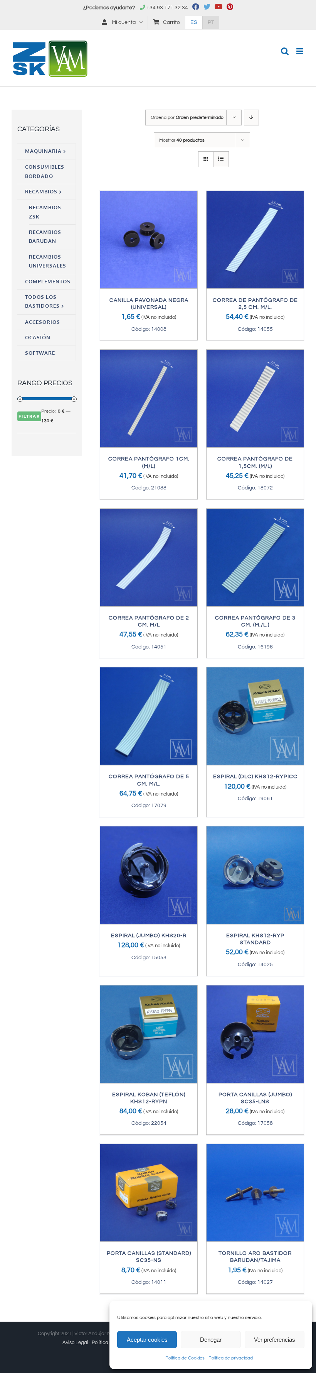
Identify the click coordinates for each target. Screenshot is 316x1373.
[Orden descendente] (251, 117)
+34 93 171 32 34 (167, 7)
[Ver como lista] (221, 159)
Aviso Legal (75, 1342)
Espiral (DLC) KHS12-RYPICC (255, 776)
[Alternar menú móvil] (300, 51)
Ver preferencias (274, 1339)
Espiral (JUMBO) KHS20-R (149, 935)
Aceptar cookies (147, 1339)
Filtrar (29, 416)
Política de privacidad (230, 1358)
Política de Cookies (185, 1358)
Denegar (211, 1339)
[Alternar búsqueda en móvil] (285, 51)
